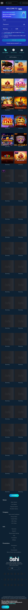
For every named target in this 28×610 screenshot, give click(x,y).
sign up (14, 40)
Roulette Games (14, 508)
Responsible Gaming (14, 533)
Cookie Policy (14, 518)
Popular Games (14, 506)
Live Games (14, 504)
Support (14, 531)
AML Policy (14, 521)
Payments (14, 529)
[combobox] (8, 29)
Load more (14, 495)
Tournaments (14, 550)
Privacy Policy (14, 516)
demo (7, 66)
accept (5, 607)
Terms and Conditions (14, 514)
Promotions (14, 545)
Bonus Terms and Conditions (14, 552)
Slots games (14, 502)
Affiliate (14, 540)
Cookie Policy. (12, 603)
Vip (14, 547)
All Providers (13, 57)
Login (20, 43)
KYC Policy (14, 523)
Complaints (14, 537)
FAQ (14, 535)
